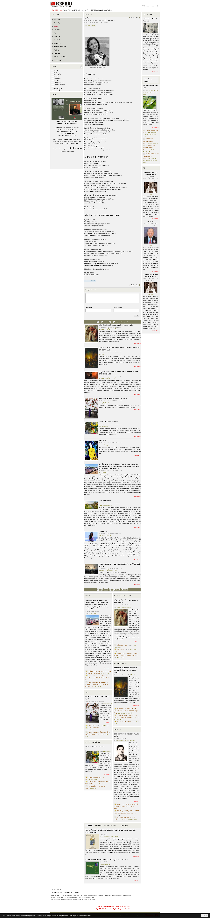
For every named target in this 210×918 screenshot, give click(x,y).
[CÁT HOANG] (91, 536)
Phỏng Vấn (117, 729)
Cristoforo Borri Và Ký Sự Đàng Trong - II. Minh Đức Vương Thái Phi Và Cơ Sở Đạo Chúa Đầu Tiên (97, 684)
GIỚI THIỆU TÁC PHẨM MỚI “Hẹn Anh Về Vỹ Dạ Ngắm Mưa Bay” (106, 860)
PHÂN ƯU (150, 221)
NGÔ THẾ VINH (56, 86)
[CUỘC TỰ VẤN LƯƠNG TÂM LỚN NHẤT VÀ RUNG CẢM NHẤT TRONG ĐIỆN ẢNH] (91, 375)
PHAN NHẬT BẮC (93, 779)
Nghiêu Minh (55, 76)
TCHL (150, 194)
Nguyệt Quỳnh (120, 657)
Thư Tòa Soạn (147, 14)
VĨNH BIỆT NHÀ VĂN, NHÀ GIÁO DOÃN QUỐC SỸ (150, 175)
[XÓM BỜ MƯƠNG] (91, 505)
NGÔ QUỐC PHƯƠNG (58, 84)
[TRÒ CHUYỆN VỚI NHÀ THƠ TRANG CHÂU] (121, 751)
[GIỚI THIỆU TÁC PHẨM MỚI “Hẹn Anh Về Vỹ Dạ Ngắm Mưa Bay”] (92, 868)
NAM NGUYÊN (56, 74)
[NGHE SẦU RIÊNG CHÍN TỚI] (91, 428)
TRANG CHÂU (131, 740)
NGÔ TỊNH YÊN (56, 90)
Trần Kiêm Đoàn (103, 426)
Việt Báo (150, 294)
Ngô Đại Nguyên (56, 78)
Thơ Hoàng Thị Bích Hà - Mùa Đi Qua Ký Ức (113, 398)
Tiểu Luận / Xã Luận (120, 663)
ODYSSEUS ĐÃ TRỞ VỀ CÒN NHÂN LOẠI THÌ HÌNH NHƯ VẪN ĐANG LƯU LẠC (125, 670)
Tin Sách (89, 825)
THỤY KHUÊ (92, 680)
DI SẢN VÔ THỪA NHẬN (124, 721)
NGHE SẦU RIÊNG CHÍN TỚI (108, 422)
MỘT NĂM (102, 441)
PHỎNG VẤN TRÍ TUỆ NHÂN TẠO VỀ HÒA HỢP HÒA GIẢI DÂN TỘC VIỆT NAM (126, 806)
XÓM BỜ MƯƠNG (105, 501)
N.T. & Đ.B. (55, 70)
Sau (137, 18)
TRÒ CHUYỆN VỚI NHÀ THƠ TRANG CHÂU (126, 735)
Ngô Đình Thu (55, 80)
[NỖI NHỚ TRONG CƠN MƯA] (149, 102)
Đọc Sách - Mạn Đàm (110, 825)
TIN (144, 168)
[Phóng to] (88, 18)
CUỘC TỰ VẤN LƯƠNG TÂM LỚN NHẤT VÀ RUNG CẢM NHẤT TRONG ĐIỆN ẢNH (126, 711)
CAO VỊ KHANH (152, 158)
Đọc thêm (136, 343)
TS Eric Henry (114, 836)
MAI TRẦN (122, 815)
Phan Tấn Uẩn (93, 788)
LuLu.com (77, 139)
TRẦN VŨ (124, 819)
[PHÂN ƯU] (150, 235)
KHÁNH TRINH (90, 25)
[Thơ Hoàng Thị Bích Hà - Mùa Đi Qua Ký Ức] (91, 408)
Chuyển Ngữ (124, 825)
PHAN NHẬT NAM (132, 819)
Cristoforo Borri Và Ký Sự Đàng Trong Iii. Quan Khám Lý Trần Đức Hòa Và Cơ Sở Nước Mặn (97, 678)
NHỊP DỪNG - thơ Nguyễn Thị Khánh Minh (149, 141)
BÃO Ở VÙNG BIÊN (94, 728)
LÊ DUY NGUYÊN (153, 90)
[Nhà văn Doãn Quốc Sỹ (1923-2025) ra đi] (150, 287)
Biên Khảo (88, 596)
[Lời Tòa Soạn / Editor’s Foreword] (150, 28)
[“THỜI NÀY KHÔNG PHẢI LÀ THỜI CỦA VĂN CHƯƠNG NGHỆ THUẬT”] (91, 569)
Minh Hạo (101, 354)
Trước (132, 18)
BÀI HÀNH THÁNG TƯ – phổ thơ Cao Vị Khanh (150, 156)
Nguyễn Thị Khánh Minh (152, 143)
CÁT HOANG (103, 531)
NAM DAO (55, 72)
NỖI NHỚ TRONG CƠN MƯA (150, 87)
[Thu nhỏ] (85, 18)
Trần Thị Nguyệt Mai (122, 740)
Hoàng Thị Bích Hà (104, 403)
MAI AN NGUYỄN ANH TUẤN (108, 329)
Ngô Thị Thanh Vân (57, 88)
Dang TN (148, 151)
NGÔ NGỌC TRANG (58, 82)
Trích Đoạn (98, 825)
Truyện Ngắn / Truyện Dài (122, 596)
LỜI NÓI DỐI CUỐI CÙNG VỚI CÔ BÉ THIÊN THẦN (116, 325)
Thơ (86, 692)
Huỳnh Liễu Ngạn (103, 445)
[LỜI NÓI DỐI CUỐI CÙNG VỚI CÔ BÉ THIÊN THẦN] (91, 333)
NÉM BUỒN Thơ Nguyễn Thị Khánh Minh (149, 147)
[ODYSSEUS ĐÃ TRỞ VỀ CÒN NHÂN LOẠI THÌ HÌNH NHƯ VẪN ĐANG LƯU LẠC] (91, 358)
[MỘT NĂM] (91, 450)
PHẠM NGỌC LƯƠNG (105, 505)
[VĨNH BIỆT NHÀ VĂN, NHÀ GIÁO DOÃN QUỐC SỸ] (150, 187)
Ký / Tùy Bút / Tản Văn (92, 742)
